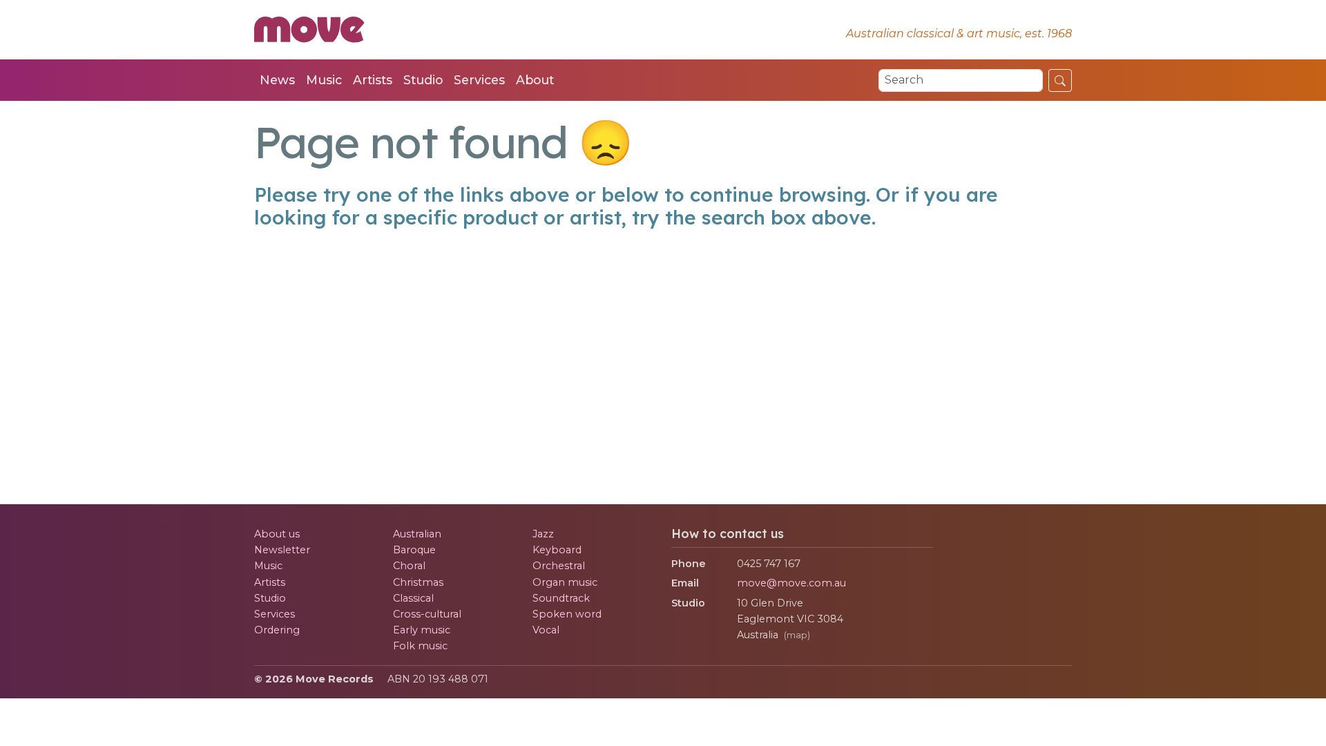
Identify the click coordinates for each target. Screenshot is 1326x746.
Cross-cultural (427, 614)
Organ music (564, 582)
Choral (409, 566)
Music (324, 80)
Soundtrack (561, 598)
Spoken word (567, 614)
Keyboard (557, 550)
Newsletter (282, 550)
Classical (413, 598)
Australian (417, 534)
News (277, 80)
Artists (372, 80)
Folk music (420, 646)
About (535, 80)
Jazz (543, 534)
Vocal (545, 630)
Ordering (277, 630)
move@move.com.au (791, 583)
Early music (421, 630)
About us (277, 534)
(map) (797, 635)
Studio (423, 80)
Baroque (414, 550)
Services (479, 80)
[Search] (1060, 80)
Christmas (418, 582)
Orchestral (558, 566)
